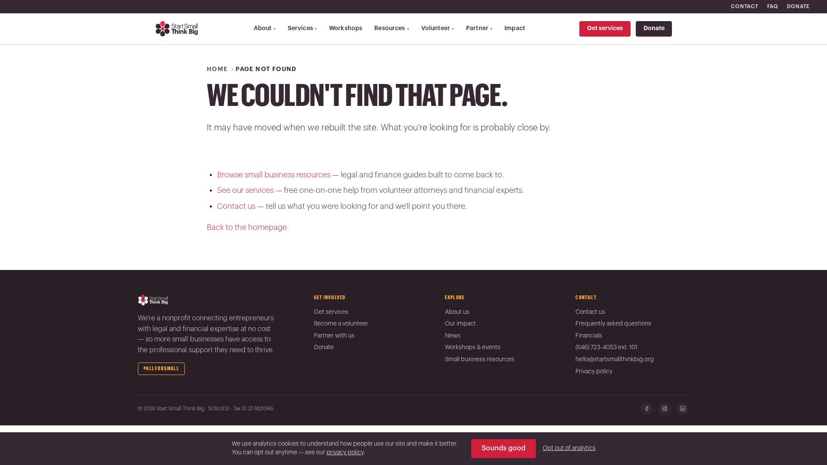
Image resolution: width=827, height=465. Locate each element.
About (265, 28)
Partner (479, 28)
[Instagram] (664, 408)
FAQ (772, 6)
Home (217, 69)
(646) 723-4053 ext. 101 (606, 347)
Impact (514, 28)
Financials (588, 336)
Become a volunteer (341, 324)
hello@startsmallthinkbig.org (614, 359)
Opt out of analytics (569, 448)
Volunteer (437, 28)
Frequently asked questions (613, 324)
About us (457, 312)
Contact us (236, 206)
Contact (744, 6)
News (452, 336)
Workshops (345, 28)
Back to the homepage (247, 227)
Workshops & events (473, 347)
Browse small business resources (273, 175)
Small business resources (479, 359)
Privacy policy (593, 372)
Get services (605, 28)
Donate (798, 6)
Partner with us (334, 336)
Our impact (460, 324)
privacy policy (345, 453)
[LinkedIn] (682, 408)
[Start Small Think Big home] (177, 28)
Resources (391, 28)
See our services (245, 190)
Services (302, 28)
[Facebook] (646, 408)
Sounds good (503, 448)
